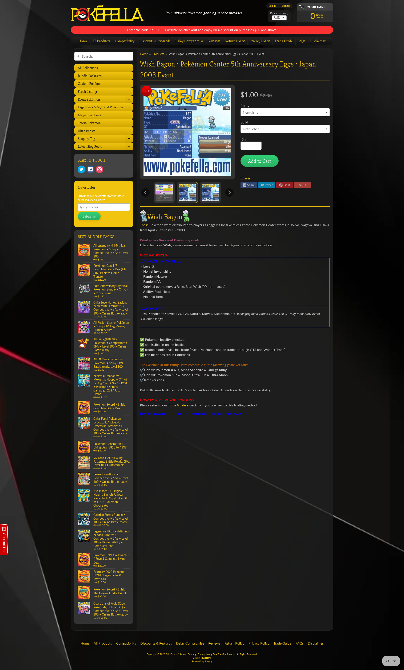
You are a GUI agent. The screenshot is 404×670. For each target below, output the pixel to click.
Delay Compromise (189, 40)
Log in (272, 5)
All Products (101, 40)
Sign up (286, 5)
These (144, 225)
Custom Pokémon (90, 83)
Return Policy (235, 40)
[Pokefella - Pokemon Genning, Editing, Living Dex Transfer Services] (107, 13)
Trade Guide (284, 40)
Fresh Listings (88, 91)
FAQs (301, 40)
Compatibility (124, 40)
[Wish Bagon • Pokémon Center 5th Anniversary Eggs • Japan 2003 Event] (164, 192)
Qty (243, 139)
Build (244, 122)
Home (83, 40)
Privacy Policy (260, 40)
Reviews (214, 40)
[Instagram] (99, 169)
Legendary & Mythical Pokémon (100, 107)
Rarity (245, 105)
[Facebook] (90, 169)
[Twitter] (81, 169)
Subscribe (89, 216)
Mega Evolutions (89, 115)
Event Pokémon (105, 100)
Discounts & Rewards (154, 40)
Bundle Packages (90, 75)
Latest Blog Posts (105, 147)
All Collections (88, 67)
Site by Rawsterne (202, 657)
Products (158, 54)
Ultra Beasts (86, 131)
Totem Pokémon (89, 123)
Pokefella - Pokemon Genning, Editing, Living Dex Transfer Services (200, 654)
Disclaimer (318, 40)
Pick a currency (279, 13)
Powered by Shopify (202, 661)
